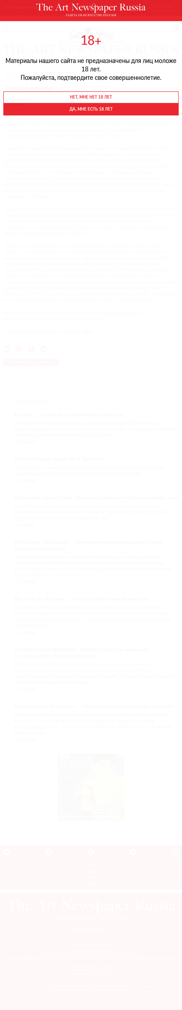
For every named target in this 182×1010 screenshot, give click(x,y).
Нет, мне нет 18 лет (91, 97)
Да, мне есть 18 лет (91, 109)
